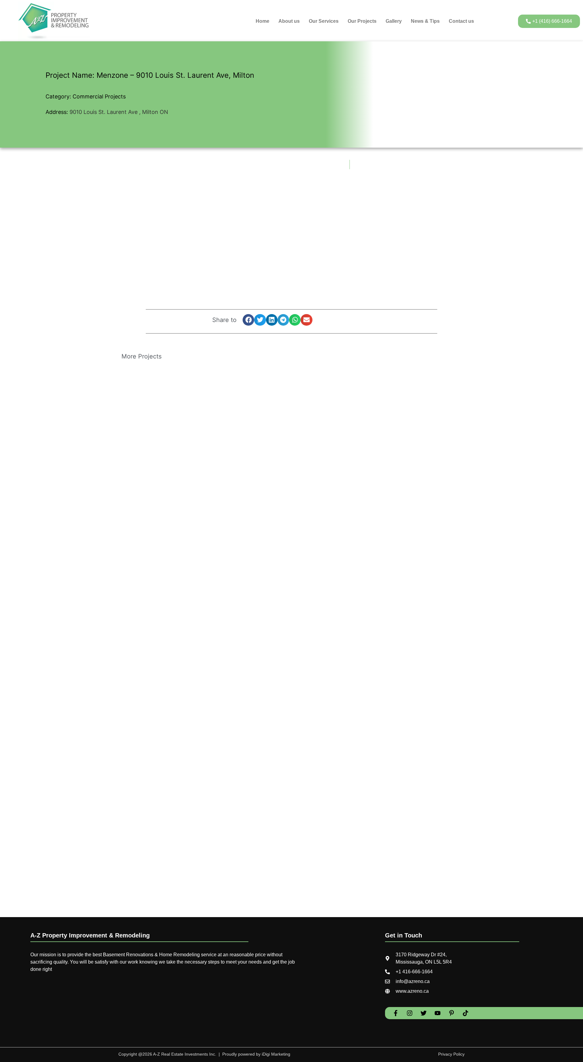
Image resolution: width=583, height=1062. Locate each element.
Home (262, 21)
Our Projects (362, 21)
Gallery (394, 21)
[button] (248, 320)
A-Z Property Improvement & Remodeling (90, 935)
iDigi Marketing (275, 1054)
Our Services (324, 21)
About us (289, 21)
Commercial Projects (99, 96)
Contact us (461, 21)
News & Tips (425, 21)
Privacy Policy (451, 1054)
